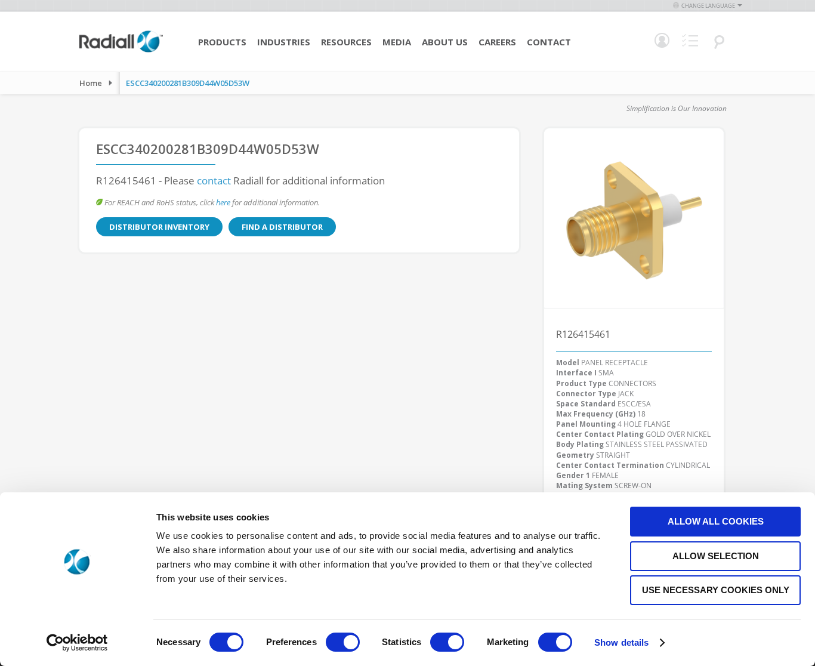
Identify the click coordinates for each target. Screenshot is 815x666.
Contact (549, 42)
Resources (346, 42)
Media (396, 42)
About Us (445, 42)
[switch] (343, 643)
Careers (497, 42)
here (223, 202)
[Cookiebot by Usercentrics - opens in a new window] (77, 643)
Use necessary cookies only (715, 590)
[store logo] (121, 51)
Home (90, 83)
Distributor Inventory (159, 226)
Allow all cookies (716, 521)
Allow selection (715, 556)
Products (222, 42)
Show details (621, 642)
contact (214, 180)
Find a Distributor (282, 226)
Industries (283, 42)
